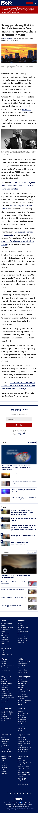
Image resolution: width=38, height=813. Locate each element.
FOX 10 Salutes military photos (24, 744)
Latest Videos (6, 552)
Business (4, 661)
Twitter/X (4, 767)
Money (4, 659)
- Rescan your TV (22, 728)
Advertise (20, 711)
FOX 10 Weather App (7, 751)
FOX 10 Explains (6, 629)
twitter (10, 793)
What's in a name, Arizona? (23, 703)
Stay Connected (24, 735)
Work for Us (21, 730)
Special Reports (5, 700)
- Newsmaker (21, 668)
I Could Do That (22, 692)
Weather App (21, 636)
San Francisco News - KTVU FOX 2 (7, 715)
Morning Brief (5, 642)
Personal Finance (6, 668)
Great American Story (24, 690)
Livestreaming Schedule (5, 746)
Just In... (4, 442)
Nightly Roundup (6, 644)
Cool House (4, 687)
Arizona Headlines (6, 623)
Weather (21, 621)
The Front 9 (21, 687)
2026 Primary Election (24, 661)
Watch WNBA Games (24, 782)
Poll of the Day (5, 646)
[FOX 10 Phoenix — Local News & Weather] (6, 3)
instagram (14, 793)
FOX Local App (5, 749)
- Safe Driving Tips (6, 654)
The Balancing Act (23, 681)
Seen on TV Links (6, 648)
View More (32, 442)
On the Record (22, 694)
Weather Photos (22, 638)
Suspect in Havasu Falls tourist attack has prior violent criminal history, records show (22, 512)
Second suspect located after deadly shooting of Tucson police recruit (11, 606)
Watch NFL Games (23, 761)
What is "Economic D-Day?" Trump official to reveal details (13, 582)
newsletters (30, 793)
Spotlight (3, 702)
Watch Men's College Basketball (24, 775)
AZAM (3, 625)
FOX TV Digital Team (19, 38)
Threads (3, 769)
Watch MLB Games (23, 766)
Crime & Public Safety (7, 627)
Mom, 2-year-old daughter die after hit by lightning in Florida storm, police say (23, 490)
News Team (21, 724)
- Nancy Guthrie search (7, 698)
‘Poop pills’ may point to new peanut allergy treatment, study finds (24, 498)
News (3, 621)
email (27, 793)
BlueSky (3, 771)
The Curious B (22, 683)
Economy (4, 663)
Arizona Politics (22, 666)
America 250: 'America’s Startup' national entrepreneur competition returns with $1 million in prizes (17, 467)
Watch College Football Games (24, 763)
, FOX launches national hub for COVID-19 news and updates (18, 185)
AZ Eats (20, 679)
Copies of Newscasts (24, 717)
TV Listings (21, 726)
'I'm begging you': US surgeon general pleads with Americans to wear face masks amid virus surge (18, 385)
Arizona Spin (4, 679)
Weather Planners (23, 632)
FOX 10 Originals (24, 677)
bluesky (24, 793)
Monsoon (20, 625)
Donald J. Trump (29, 38)
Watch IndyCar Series (24, 772)
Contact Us (21, 715)
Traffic (3, 652)
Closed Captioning (23, 713)
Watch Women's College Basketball (23, 779)
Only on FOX (6, 677)
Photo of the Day (23, 749)
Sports (3, 650)
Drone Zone (4, 689)
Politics (20, 659)
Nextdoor (4, 773)
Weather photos (22, 751)
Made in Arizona (6, 693)
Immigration (4, 637)
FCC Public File (22, 722)
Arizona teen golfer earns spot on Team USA (13, 597)
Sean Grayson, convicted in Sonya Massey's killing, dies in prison (24, 482)
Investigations (5, 691)
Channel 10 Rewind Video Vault (6, 684)
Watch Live (29, 3)
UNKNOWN (21, 698)
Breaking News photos (24, 747)
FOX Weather (21, 642)
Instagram (4, 763)
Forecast (20, 623)
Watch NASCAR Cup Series (23, 769)
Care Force (4, 681)
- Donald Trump (22, 672)
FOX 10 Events (22, 739)
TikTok (3, 761)
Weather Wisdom (22, 640)
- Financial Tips (5, 670)
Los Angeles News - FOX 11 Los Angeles (7, 712)
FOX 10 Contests (22, 737)
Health (3, 632)
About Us (21, 709)
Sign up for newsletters (24, 741)
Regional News (7, 709)
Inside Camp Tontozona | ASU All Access (12, 589)
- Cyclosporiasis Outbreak (5, 634)
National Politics (22, 670)
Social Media (6, 756)
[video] (19, 564)
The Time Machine (23, 696)
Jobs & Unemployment (7, 666)
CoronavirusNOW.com (20, 182)
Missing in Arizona (6, 695)
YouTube (4, 758)
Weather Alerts (22, 634)
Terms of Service (20, 435)
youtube (17, 793)
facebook (7, 793)
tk (20, 793)
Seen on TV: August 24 (18, 474)
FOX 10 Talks (21, 685)
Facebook (4, 765)
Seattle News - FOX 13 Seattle (7, 719)
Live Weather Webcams (5, 742)
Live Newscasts (5, 739)
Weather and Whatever (24, 700)
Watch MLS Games (23, 784)
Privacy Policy (21, 433)
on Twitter (26, 109)
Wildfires (20, 629)
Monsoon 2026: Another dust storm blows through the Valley (16, 576)
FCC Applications (22, 719)
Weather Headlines (23, 627)
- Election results (22, 663)
